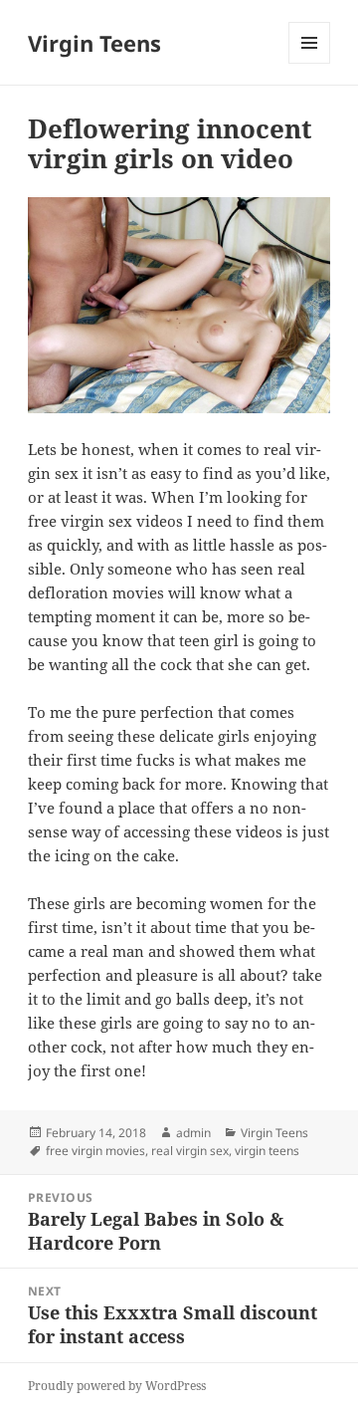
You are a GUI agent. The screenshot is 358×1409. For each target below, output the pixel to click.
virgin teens (267, 1150)
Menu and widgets (309, 63)
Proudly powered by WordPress (117, 1385)
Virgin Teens (94, 43)
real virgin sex (190, 1150)
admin (193, 1132)
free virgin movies (95, 1150)
